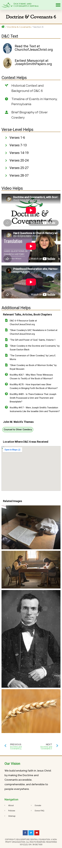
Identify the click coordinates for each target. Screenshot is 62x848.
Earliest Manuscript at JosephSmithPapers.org (33, 62)
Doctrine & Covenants (19, 27)
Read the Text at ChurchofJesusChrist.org (34, 47)
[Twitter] (31, 832)
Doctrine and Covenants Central (26, 5)
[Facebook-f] (25, 832)
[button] (58, 5)
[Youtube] (36, 832)
